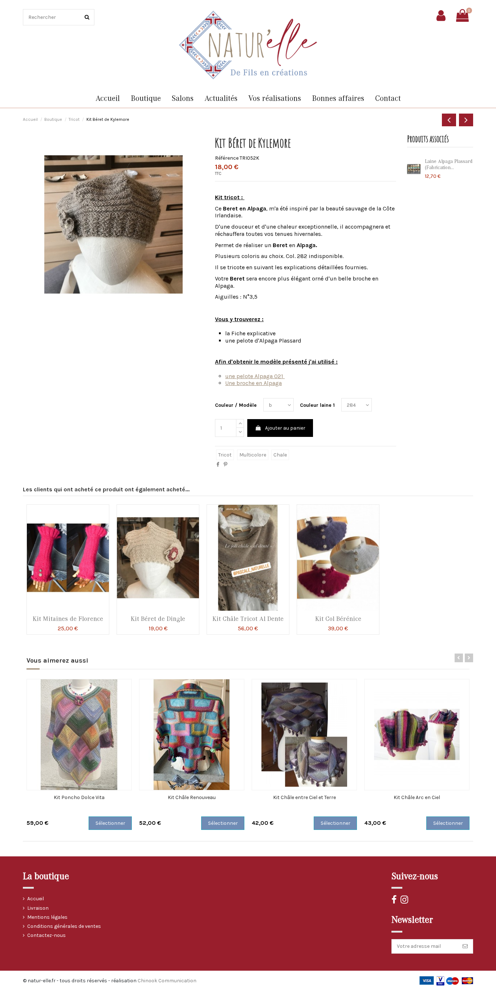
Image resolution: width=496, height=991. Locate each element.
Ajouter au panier (285, 428)
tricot (225, 455)
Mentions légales (47, 917)
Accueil (35, 899)
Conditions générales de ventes (64, 926)
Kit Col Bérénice (338, 619)
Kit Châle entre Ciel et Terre (304, 797)
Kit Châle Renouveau (192, 797)
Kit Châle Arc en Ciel (417, 797)
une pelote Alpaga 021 (255, 376)
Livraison (38, 908)
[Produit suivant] (466, 120)
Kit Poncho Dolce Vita (79, 797)
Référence (227, 158)
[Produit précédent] (449, 120)
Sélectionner (110, 823)
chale (280, 455)
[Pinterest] (225, 465)
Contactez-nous (46, 935)
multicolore (252, 455)
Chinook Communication (167, 981)
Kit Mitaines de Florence (68, 619)
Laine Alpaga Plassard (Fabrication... (448, 165)
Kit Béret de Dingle (158, 619)
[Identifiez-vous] (441, 15)
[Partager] (217, 465)
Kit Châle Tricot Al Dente (248, 619)
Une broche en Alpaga (253, 383)
